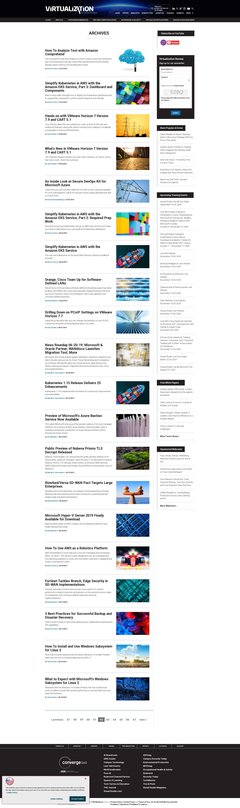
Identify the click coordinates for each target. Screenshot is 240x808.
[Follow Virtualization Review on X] (177, 9)
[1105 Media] (69, 772)
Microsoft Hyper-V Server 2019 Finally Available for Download (74, 517)
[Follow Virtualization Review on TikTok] (180, 9)
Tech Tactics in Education (116, 784)
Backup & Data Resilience (183, 20)
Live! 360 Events (112, 766)
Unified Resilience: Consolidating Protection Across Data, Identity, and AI (175, 495)
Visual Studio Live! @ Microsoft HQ (176, 367)
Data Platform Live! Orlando (172, 300)
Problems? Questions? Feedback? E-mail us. (129, 804)
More (188, 13)
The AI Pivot (149, 784)
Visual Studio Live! (113, 791)
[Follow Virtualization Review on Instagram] (184, 9)
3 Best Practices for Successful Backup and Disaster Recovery (78, 615)
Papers (125, 13)
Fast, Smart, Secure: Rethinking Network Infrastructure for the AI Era (175, 458)
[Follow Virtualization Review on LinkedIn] (173, 9)
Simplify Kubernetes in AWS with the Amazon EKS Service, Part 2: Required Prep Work (78, 217)
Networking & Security (131, 20)
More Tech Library (169, 436)
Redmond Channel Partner (117, 776)
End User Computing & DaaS (104, 20)
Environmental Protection (156, 762)
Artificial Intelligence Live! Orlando (175, 263)
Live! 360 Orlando (168, 253)
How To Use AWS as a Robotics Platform (76, 548)
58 (74, 719)
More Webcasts (168, 506)
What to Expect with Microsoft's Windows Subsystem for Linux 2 (76, 681)
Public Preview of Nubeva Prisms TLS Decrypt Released (74, 450)
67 (134, 719)
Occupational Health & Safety (157, 769)
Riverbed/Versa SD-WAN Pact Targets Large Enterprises (78, 485)
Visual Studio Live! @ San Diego (174, 201)
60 (88, 719)
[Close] (85, 778)
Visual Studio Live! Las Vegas (173, 356)
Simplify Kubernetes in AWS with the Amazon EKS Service (72, 249)
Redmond (148, 773)
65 (121, 719)
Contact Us (60, 746)
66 (127, 719)
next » (143, 719)
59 (81, 719)
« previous (57, 719)
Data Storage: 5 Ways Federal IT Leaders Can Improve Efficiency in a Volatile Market (176, 415)
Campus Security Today (155, 758)
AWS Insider (110, 758)
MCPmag (147, 766)
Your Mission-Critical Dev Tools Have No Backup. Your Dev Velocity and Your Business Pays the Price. (176, 482)
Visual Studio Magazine (154, 787)
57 (68, 719)
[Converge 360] (73, 763)
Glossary (180, 746)
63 (107, 719)
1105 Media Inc (97, 802)
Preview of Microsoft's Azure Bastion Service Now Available (73, 418)
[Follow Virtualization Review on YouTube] (188, 9)
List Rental (163, 746)
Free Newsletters (128, 746)
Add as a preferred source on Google (161, 8)
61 (94, 719)
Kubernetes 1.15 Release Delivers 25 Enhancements (73, 385)
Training (170, 13)
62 (101, 719)
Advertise (160, 13)
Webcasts (135, 13)
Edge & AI (59, 20)
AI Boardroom (110, 755)
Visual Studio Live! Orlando (172, 310)
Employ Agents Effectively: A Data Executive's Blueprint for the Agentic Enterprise (176, 392)
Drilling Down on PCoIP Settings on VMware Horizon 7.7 (78, 314)
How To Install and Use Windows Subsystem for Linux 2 (78, 648)
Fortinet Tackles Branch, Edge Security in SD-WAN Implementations (76, 583)
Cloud (48, 20)
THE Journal (110, 787)
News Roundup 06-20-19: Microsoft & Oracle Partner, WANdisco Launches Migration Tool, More (74, 348)
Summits (180, 13)
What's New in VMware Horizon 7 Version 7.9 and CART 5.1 (76, 150)
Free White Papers (169, 382)
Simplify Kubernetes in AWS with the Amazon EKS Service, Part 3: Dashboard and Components (78, 87)
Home (117, 13)
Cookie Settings (56, 799)
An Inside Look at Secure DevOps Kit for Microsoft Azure (75, 183)
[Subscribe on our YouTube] (168, 45)
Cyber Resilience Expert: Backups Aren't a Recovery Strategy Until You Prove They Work (176, 137)
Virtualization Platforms (157, 20)
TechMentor (149, 780)
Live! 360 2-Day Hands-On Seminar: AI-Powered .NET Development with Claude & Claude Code (177, 324)
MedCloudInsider (112, 769)
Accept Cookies (77, 799)
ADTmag (147, 755)
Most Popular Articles (171, 128)
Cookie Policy (129, 802)
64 (114, 719)
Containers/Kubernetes (78, 20)
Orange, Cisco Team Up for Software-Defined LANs (73, 281)
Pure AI (107, 773)
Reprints (145, 746)
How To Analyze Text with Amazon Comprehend (71, 52)
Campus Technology (114, 762)
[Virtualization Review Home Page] (71, 10)
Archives (94, 746)
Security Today (150, 776)
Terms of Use (144, 802)
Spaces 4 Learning (113, 780)
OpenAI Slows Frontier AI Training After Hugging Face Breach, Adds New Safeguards (175, 150)
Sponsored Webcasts (171, 449)
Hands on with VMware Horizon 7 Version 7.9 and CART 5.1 (76, 118)
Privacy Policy (179, 86)
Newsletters (147, 13)
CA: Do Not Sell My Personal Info (164, 802)
